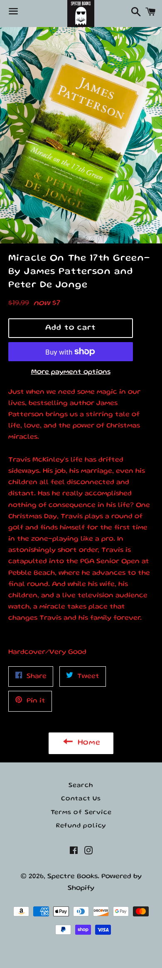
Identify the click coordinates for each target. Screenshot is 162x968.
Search (81, 786)
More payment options (70, 372)
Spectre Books (72, 877)
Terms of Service (81, 813)
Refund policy (81, 826)
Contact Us (81, 799)
